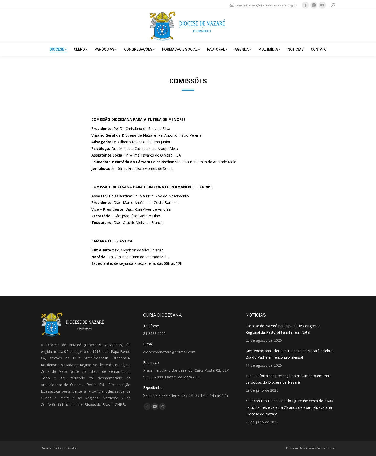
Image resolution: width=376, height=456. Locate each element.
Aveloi (72, 448)
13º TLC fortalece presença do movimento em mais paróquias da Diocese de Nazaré (288, 379)
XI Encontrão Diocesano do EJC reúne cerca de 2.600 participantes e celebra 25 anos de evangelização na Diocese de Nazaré (289, 407)
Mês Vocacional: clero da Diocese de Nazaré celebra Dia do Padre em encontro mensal (289, 354)
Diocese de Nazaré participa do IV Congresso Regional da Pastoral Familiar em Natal (283, 329)
